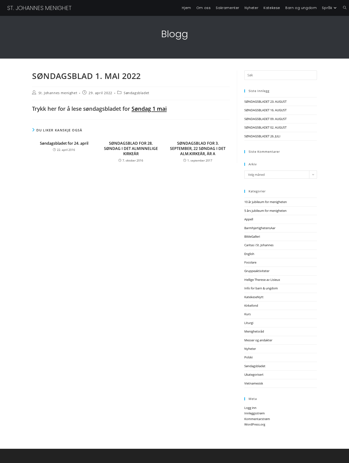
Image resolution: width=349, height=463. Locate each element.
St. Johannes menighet (39, 8)
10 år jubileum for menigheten (265, 202)
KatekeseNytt (254, 297)
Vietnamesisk (253, 383)
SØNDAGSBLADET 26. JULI (262, 136)
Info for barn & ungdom (261, 288)
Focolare (250, 262)
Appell (248, 219)
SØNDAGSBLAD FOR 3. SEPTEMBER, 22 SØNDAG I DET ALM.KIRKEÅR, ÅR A (198, 149)
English (249, 254)
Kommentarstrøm (257, 419)
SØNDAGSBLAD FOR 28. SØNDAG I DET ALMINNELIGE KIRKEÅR (131, 149)
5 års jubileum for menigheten (265, 210)
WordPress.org (254, 424)
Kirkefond (251, 305)
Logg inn (250, 408)
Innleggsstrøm (254, 413)
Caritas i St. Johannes (259, 245)
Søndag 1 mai (149, 108)
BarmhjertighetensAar (259, 228)
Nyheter (250, 349)
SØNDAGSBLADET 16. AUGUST (265, 110)
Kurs (247, 314)
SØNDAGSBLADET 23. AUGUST (265, 101)
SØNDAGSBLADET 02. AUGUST (265, 127)
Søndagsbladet (136, 93)
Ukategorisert (254, 374)
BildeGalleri (252, 236)
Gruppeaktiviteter (256, 271)
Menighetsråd (254, 331)
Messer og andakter (258, 340)
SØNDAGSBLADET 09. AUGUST (265, 119)
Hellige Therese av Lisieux (262, 280)
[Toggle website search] (344, 8)
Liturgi (248, 323)
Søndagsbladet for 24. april (64, 143)
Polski (248, 357)
